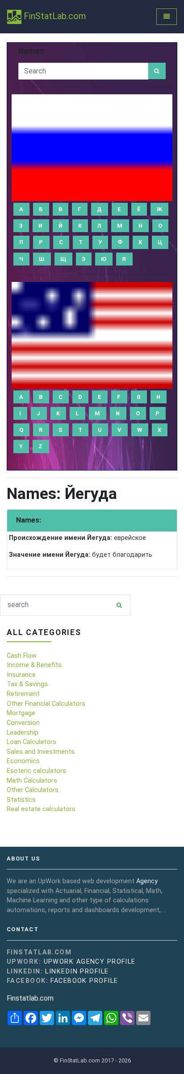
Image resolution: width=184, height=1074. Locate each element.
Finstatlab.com (30, 998)
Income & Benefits (34, 665)
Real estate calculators (41, 809)
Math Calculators (32, 780)
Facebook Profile (84, 981)
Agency (147, 881)
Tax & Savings (27, 684)
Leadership (22, 732)
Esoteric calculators (36, 771)
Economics (23, 761)
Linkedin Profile (77, 971)
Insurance (21, 675)
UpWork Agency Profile (90, 961)
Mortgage (21, 713)
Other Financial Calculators (46, 704)
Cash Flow (22, 656)
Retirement (23, 694)
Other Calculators (33, 790)
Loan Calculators (31, 742)
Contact (22, 929)
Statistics (21, 800)
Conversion (23, 723)
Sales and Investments (41, 752)
